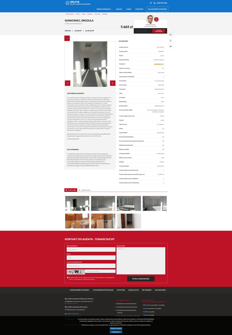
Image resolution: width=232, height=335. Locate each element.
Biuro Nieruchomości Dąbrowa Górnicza (79, 299)
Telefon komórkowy (74, 262)
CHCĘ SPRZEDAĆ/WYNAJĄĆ (103, 290)
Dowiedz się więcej (116, 328)
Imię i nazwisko (72, 246)
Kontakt (139, 9)
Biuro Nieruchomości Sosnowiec (76, 307)
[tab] (67, 38)
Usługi (119, 9)
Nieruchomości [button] (104, 9)
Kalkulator (133, 290)
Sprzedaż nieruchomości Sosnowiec (127, 307)
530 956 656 (162, 3)
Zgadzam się (116, 332)
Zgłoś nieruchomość (157, 9)
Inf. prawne (146, 290)
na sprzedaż (153, 305)
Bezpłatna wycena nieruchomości (126, 303)
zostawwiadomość (158, 31)
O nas (128, 9)
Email (69, 254)
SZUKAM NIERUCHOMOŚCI (79, 290)
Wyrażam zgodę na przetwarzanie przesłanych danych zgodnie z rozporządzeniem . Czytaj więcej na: (91, 278)
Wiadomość (120, 246)
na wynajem (161, 305)
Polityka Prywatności (89, 279)
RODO (71, 279)
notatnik (121, 290)
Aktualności (160, 290)
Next (112, 83)
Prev (67, 83)
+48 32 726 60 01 (73, 314)
